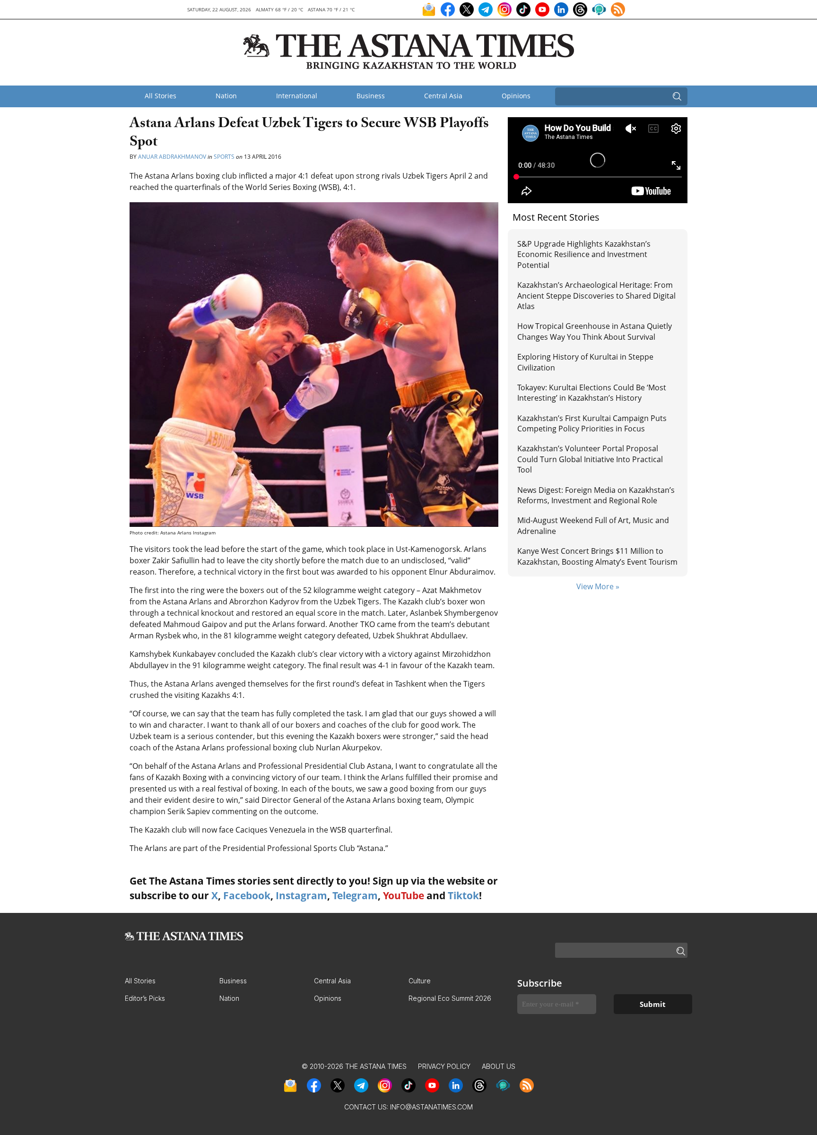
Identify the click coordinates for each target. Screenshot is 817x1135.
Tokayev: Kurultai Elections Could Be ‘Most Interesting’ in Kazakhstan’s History (591, 392)
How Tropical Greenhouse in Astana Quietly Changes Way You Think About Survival (594, 331)
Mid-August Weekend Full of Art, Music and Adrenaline (593, 525)
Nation (226, 95)
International (296, 95)
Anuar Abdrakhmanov (172, 157)
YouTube (403, 895)
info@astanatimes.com (431, 1107)
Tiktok (463, 895)
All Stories (160, 95)
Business (370, 95)
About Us (498, 1066)
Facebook (246, 895)
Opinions (516, 95)
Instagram (301, 895)
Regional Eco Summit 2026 (449, 998)
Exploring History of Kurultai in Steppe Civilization (585, 362)
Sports (224, 157)
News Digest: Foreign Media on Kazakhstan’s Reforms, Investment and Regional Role (596, 495)
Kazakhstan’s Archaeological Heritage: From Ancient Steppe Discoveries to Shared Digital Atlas (596, 295)
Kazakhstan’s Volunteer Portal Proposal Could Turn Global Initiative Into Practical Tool (590, 459)
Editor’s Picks (145, 998)
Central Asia (443, 95)
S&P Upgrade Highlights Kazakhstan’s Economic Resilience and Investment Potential (584, 254)
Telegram (355, 895)
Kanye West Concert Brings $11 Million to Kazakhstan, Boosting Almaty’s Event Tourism (597, 556)
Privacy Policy (444, 1066)
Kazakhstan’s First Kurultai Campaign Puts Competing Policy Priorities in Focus (592, 423)
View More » (597, 586)
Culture (419, 981)
